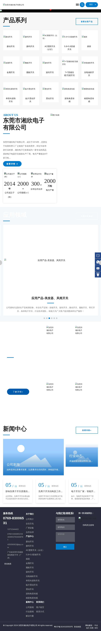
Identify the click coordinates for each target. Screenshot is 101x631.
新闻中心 (30, 602)
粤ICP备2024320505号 (63, 627)
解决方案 (30, 616)
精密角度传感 (32, 598)
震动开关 (50, 98)
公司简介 (30, 519)
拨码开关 (30, 46)
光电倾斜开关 (32, 576)
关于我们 (30, 514)
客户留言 (40, 607)
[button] (50, 9)
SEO (96, 628)
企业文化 (30, 523)
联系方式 (40, 611)
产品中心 (30, 536)
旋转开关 (50, 72)
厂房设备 (30, 528)
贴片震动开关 (32, 585)
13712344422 (13, 529)
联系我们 (40, 602)
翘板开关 (30, 72)
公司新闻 (30, 607)
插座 (89, 46)
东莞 (91, 628)
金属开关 (11, 72)
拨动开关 (11, 46)
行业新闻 (30, 611)
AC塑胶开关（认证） (35, 550)
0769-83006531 (14, 534)
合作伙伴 (30, 532)
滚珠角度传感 (32, 593)
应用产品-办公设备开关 (49, 298)
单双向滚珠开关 (33, 580)
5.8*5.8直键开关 (33, 554)
